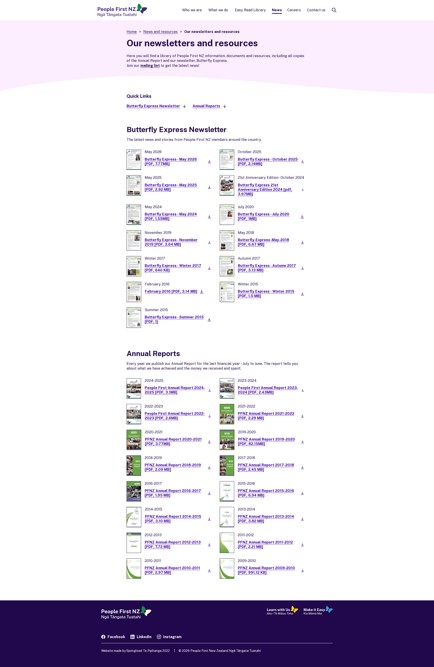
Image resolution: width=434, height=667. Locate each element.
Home (132, 32)
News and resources (160, 32)
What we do (218, 10)
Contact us (316, 10)
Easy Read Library (250, 10)
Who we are (192, 10)
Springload (144, 651)
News (277, 10)
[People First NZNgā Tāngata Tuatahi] (122, 10)
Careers (294, 10)
